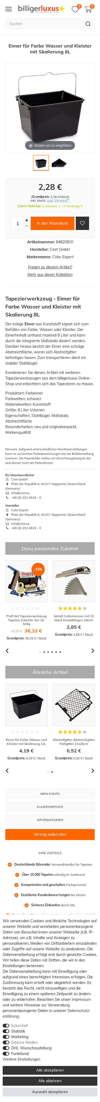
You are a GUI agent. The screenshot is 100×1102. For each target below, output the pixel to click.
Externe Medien (24, 1042)
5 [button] (56, 652)
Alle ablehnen (50, 1080)
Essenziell (19, 1025)
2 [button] (44, 652)
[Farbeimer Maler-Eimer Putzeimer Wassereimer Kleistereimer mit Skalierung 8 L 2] (59, 164)
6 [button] (60, 652)
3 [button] (48, 652)
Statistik (18, 1031)
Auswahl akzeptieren (50, 1091)
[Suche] (88, 23)
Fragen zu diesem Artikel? (50, 267)
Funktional (20, 1053)
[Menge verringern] (26, 226)
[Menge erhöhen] (26, 220)
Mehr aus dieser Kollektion (50, 274)
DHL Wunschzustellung (31, 1048)
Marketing (19, 1036)
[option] (26, 600)
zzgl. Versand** (58, 200)
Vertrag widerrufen (50, 834)
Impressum (81, 999)
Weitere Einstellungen (21, 1059)
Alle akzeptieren (50, 1070)
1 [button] (40, 652)
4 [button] (52, 652)
